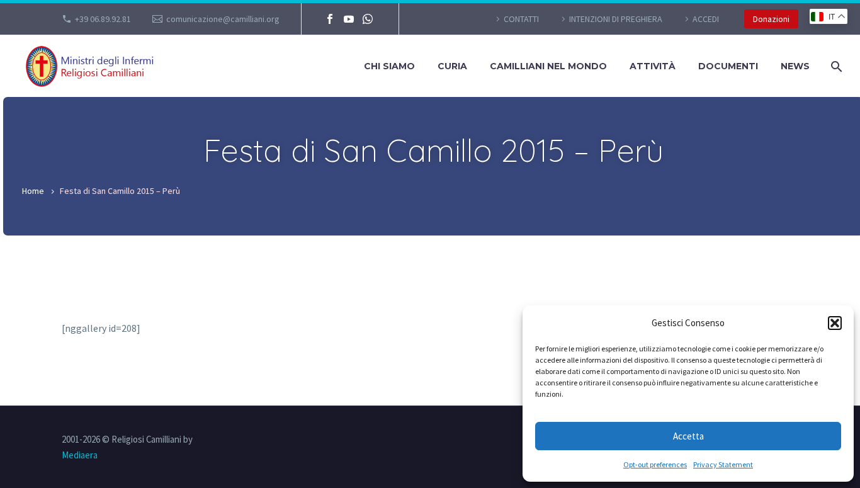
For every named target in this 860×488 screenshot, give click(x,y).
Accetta (688, 436)
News (795, 66)
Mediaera (80, 455)
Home (33, 190)
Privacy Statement (723, 464)
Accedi (706, 19)
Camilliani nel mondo (548, 66)
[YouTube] (348, 19)
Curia (452, 66)
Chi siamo (389, 66)
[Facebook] (329, 19)
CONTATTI (521, 19)
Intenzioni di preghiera (615, 19)
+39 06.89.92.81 (103, 19)
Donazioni (771, 19)
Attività (653, 66)
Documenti (728, 66)
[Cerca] (835, 66)
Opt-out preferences (655, 464)
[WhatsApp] (367, 19)
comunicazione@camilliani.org (223, 19)
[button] (835, 323)
